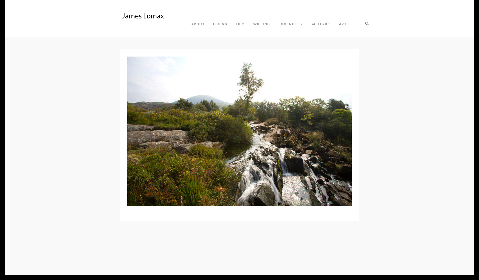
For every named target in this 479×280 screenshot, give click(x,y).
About (198, 24)
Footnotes (290, 24)
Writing (261, 24)
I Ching (220, 24)
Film (240, 24)
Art (343, 24)
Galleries (320, 24)
